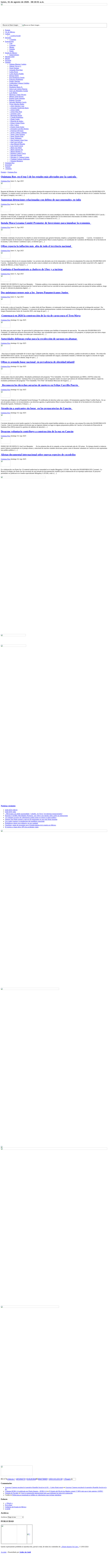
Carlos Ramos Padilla (16, 74)
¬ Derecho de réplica (16, 121)
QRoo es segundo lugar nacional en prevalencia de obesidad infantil (37, 362)
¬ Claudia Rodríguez (16, 117)
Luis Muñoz (13, 93)
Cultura (7, 34)
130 (60, 1479)
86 (39, 1479)
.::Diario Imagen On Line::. (70, 1547)
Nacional (8, 60)
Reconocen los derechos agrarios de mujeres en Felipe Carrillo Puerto (40, 385)
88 (44, 1479)
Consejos (12, 45)
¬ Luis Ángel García (16, 146)
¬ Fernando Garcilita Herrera (19, 129)
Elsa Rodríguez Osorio (16, 77)
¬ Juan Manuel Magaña (17, 144)
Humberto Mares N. (16, 87)
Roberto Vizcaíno (15, 100)
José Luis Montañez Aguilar (18, 91)
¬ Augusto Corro (15, 113)
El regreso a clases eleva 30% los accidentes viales (21, 827)
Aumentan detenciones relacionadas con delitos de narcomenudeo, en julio (41, 199)
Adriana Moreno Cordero (17, 64)
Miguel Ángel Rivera (16, 96)
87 (41, 1479)
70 (24, 1479)
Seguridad (8, 165)
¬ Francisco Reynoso (16, 131)
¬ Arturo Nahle (14, 110)
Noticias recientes (8, 806)
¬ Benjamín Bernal (15, 115)
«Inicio (10, 1479)
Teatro (11, 51)
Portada (7, 30)
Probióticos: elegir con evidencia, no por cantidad (21, 823)
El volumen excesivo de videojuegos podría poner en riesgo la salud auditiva (30, 817)
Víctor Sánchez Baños (16, 104)
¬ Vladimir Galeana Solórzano (19, 159)
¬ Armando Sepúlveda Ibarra (19, 108)
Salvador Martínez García (17, 102)
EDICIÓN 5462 (10, 812)
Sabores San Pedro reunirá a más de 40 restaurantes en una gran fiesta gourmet (31, 819)
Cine (10, 43)
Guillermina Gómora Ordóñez (19, 83)
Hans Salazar (13, 85)
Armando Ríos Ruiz (16, 70)
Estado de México (11, 53)
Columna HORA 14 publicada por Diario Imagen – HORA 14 (26, 1491)
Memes (11, 47)
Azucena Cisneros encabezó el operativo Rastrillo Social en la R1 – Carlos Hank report (34, 1487)
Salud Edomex (14, 55)
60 (22, 1479)
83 (32, 1479)
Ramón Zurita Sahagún (17, 98)
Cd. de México (10, 32)
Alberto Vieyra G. (15, 66)
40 (17, 1479)
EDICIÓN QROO (11, 810)
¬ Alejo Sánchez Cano (16, 106)
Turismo (8, 167)
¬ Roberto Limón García (17, 153)
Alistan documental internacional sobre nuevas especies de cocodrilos (38, 454)
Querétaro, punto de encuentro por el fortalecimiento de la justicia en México (30, 825)
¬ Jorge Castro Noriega (17, 134)
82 (30, 1479)
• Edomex (8, 168)
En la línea (8, 1505)
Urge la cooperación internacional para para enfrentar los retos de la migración (47, 1493)
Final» (68, 1479)
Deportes (8, 38)
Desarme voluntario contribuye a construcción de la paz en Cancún (37, 431)
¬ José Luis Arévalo (16, 142)
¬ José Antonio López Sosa (18, 140)
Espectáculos (9, 41)
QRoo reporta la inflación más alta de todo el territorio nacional (36, 246)
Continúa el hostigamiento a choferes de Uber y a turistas (32, 269)
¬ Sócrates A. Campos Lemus (19, 157)
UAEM (7, 1509)
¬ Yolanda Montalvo (16, 161)
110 (53, 1479)
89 (46, 1479)
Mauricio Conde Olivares (17, 94)
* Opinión (12, 39)
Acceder (3, 1552)
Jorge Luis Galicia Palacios (18, 89)
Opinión (12, 49)
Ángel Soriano (14, 68)
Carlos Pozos (13, 72)
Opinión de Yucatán (11, 1493)
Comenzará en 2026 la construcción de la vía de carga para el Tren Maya (40, 315)
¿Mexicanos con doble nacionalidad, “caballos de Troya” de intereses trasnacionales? (33, 814)
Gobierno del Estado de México (15, 1507)
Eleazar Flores (14, 76)
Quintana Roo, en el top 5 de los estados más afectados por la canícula (39, 176)
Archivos (4, 1517)
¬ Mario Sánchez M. (16, 150)
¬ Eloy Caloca (14, 125)
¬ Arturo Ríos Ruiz (15, 112)
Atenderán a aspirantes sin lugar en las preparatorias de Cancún (36, 408)
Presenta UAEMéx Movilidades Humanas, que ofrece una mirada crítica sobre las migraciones (36, 816)
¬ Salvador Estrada (15, 155)
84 (35, 1479)
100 (50, 1479)
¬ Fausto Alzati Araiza (16, 127)
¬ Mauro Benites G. (16, 151)
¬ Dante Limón (14, 119)
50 (19, 1479)
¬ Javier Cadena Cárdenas (18, 132)
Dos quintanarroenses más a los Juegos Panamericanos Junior (35, 292)
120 (57, 1479)
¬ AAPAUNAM (14, 36)
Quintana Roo (9, 163)
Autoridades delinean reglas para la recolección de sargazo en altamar (39, 338)
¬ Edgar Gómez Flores (16, 123)
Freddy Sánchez (14, 81)
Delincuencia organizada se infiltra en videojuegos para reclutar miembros (36, 1495)
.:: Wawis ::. (9, 1503)
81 (28, 1479)
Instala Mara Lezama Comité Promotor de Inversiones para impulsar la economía (46, 223)
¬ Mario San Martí (15, 148)
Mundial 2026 (9, 57)
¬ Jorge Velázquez (15, 138)
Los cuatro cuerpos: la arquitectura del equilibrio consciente (25, 821)
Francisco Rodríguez (16, 79)
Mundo (7, 58)
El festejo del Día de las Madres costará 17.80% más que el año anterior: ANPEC (76, 1491)
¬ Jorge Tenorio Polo (16, 136)
